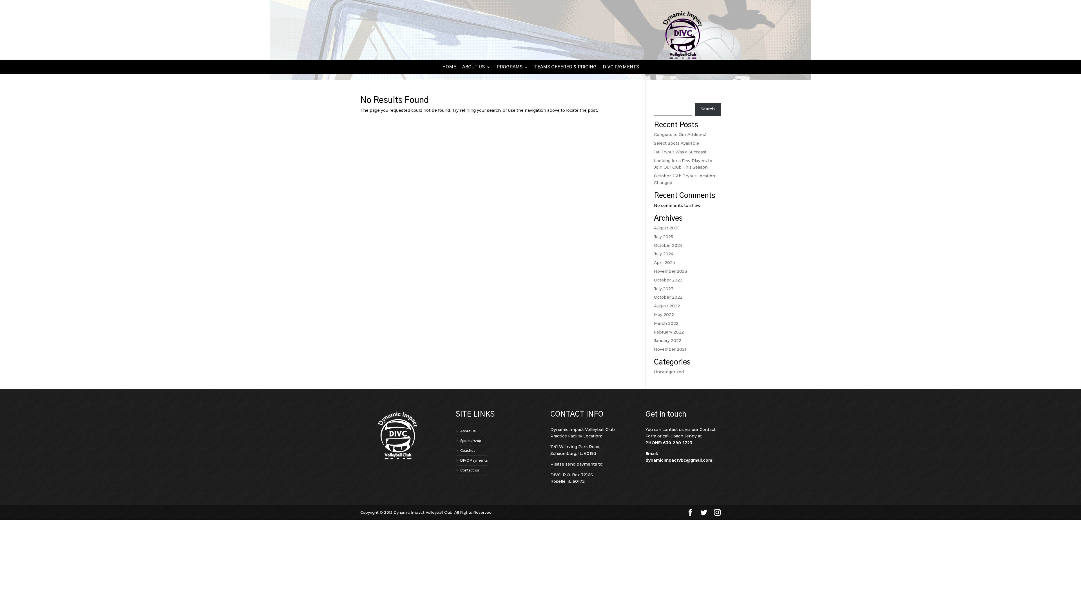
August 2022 (667, 306)
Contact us (469, 470)
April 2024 (664, 262)
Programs (509, 67)
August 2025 (667, 228)
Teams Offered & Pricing (565, 67)
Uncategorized (669, 371)
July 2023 (663, 288)
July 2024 (663, 253)
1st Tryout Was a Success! (680, 152)
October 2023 (668, 280)
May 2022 (664, 314)
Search (661, 99)
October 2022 (668, 297)
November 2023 (670, 271)
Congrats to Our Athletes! (680, 134)
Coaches (467, 450)
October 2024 (668, 245)
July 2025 (663, 236)
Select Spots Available (676, 143)
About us (473, 67)
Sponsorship (470, 441)
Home (449, 67)
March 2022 (666, 323)
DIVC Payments (621, 67)
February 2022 (669, 332)
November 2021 (670, 349)
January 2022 (667, 340)
